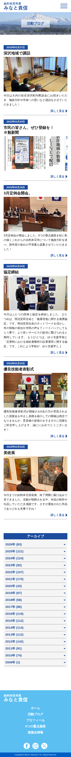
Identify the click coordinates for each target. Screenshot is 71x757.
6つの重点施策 (35, 726)
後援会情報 (35, 732)
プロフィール (35, 720)
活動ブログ (35, 714)
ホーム (35, 708)
